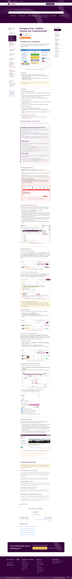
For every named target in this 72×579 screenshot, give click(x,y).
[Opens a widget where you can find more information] (68, 577)
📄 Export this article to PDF (25, 37)
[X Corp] (24, 504)
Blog (38, 566)
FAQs (38, 572)
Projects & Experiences (32, 15)
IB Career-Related (25, 562)
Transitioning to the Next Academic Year (27, 528)
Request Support (51, 548)
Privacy (59, 577)
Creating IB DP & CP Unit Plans (12, 50)
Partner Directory (40, 571)
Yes (34, 512)
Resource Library (40, 562)
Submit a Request (59, 4)
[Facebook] (23, 504)
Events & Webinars (40, 564)
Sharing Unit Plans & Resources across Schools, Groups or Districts (12, 83)
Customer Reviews (40, 569)
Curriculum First (24, 567)
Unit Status (57, 29)
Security (63, 577)
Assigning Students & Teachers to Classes (28, 532)
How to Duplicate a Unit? (24, 519)
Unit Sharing (57, 31)
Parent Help (61, 15)
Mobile (23, 569)
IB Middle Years (24, 564)
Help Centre (15, 1)
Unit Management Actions (57, 40)
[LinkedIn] (26, 504)
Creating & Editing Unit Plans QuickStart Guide (28, 526)
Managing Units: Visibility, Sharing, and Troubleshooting (12, 38)
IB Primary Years (25, 566)
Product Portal (39, 567)
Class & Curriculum (43, 15)
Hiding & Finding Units (57, 48)
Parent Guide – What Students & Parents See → (30, 455)
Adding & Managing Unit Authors (57, 44)
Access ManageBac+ (50, 4)
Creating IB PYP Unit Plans (12, 59)
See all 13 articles (11, 96)
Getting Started (22, 15)
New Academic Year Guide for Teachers (27, 534)
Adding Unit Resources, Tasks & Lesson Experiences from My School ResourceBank (12, 73)
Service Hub (61, 1)
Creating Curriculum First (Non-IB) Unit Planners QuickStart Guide (12, 64)
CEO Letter (39, 561)
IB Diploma (24, 561)
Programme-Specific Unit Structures (57, 35)
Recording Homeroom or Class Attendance (28, 530)
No (36, 512)
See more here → (29, 118)
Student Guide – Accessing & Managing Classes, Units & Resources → (34, 453)
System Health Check (56, 562)
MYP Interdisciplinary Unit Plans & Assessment (12, 92)
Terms (55, 577)
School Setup (12, 15)
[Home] (12, 4)
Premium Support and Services (40, 548)
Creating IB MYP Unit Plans (12, 54)
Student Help (53, 15)
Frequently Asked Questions (57, 55)
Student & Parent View (57, 51)
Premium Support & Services (57, 561)
